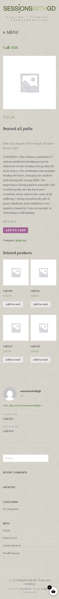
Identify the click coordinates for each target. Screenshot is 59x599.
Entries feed (10, 537)
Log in (6, 530)
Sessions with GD (27, 580)
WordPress (25, 588)
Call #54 (8, 431)
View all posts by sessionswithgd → (23, 405)
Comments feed (12, 545)
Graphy (45, 588)
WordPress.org (11, 553)
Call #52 (8, 418)
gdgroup (21, 240)
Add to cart (16, 230)
